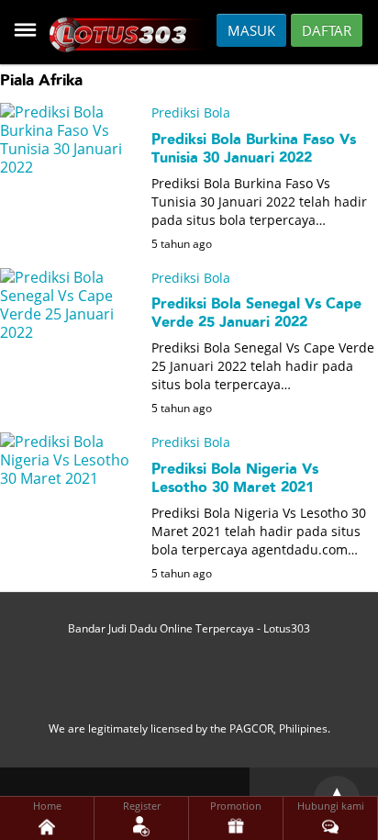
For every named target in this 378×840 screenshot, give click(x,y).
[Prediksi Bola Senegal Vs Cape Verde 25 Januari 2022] (69, 400)
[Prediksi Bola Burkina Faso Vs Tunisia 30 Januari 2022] (69, 235)
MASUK (251, 30)
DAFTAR (326, 30)
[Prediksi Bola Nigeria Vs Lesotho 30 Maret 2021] (69, 564)
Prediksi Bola (190, 112)
